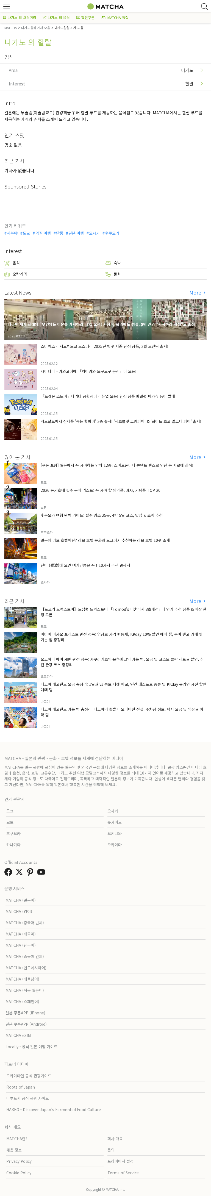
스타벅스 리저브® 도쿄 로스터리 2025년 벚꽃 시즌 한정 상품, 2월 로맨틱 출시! (104, 346)
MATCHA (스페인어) (22, 1001)
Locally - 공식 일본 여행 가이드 (31, 1046)
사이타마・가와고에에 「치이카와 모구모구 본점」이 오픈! (89, 371)
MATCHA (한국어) (20, 945)
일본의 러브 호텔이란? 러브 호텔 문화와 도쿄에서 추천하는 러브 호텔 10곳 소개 (105, 540)
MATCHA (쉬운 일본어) (24, 990)
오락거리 (20, 274)
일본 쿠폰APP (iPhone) (25, 1012)
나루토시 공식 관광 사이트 (27, 1098)
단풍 (59, 233)
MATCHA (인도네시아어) (25, 967)
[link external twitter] (20, 873)
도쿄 (26, 233)
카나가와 (13, 844)
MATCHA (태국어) (20, 934)
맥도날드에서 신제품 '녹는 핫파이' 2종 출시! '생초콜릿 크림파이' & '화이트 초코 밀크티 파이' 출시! (121, 421)
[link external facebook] (9, 873)
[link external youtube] (42, 873)
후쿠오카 (112, 233)
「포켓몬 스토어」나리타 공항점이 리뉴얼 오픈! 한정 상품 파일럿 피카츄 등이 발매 (108, 396)
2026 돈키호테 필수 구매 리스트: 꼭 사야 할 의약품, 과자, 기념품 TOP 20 (100, 490)
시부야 (12, 233)
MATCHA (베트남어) (22, 979)
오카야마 (114, 844)
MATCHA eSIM (18, 1035)
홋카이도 (114, 822)
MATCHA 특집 (118, 17)
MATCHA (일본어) (20, 900)
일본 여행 (76, 233)
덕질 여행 (43, 233)
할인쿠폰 (88, 17)
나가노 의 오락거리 (22, 17)
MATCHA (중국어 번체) (24, 922)
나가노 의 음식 (59, 17)
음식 (16, 262)
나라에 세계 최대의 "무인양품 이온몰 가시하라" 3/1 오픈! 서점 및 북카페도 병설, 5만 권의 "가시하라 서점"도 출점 (101, 324)
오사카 (94, 233)
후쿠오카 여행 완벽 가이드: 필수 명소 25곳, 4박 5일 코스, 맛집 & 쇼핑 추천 (102, 515)
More (195, 292)
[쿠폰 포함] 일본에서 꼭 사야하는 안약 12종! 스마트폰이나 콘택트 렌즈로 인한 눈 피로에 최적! (117, 465)
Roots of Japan (20, 1087)
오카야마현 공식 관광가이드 (28, 1075)
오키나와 (114, 833)
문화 (117, 274)
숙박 (117, 262)
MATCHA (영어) (18, 911)
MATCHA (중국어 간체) (24, 956)
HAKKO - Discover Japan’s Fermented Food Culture (53, 1109)
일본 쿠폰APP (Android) (26, 1024)
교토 (9, 822)
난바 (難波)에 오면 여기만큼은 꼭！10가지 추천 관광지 (85, 565)
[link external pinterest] (31, 873)
